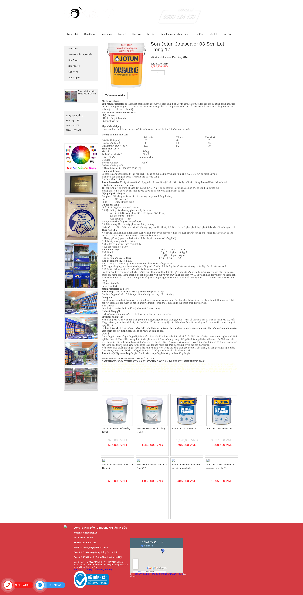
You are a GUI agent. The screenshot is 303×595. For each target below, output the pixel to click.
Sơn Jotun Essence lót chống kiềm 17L (151, 430)
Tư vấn (150, 34)
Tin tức (199, 34)
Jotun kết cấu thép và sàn (80, 54)
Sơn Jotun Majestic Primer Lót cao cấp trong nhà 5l (186, 466)
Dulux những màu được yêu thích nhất (87, 92)
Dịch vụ (136, 34)
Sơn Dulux (73, 60)
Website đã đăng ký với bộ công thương (93, 569)
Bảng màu (106, 34)
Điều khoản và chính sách (174, 34)
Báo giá (122, 34)
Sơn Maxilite (74, 66)
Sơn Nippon (74, 77)
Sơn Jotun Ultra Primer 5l (184, 428)
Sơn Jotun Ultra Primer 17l (219, 428)
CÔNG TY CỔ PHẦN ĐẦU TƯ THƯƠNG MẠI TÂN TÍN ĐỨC (158, 574)
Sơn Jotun (73, 48)
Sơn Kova (73, 72)
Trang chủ (72, 34)
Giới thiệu (89, 34)
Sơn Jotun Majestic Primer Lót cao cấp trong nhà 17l (220, 466)
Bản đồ (227, 34)
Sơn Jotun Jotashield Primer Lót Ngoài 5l (117, 466)
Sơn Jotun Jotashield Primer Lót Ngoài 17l (152, 466)
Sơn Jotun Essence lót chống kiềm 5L (116, 430)
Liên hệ (213, 34)
